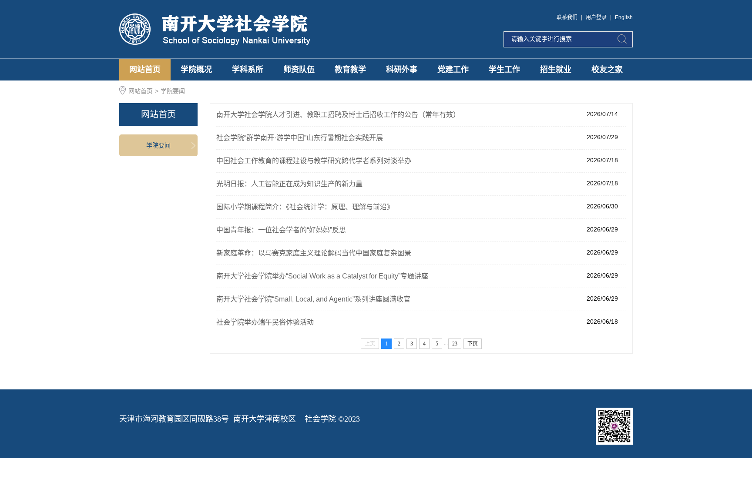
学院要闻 (173, 90)
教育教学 (350, 69)
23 (454, 344)
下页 (472, 344)
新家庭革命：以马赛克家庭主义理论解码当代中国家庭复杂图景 (313, 253)
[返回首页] (215, 29)
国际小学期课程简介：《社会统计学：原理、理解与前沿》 (305, 207)
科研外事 (401, 69)
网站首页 (145, 69)
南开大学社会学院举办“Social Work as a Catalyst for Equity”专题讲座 (322, 276)
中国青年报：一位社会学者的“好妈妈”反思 (281, 230)
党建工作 (453, 69)
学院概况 (196, 69)
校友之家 (607, 69)
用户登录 (596, 17)
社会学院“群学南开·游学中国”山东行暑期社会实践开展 (299, 137)
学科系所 (247, 69)
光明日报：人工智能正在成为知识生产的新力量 (289, 184)
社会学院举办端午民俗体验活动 (265, 322)
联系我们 (567, 17)
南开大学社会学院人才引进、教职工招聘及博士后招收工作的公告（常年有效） (338, 114)
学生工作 (504, 69)
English (624, 17)
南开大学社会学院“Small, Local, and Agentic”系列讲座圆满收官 (313, 299)
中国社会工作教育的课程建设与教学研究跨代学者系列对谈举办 (313, 160)
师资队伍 (299, 69)
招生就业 (555, 69)
